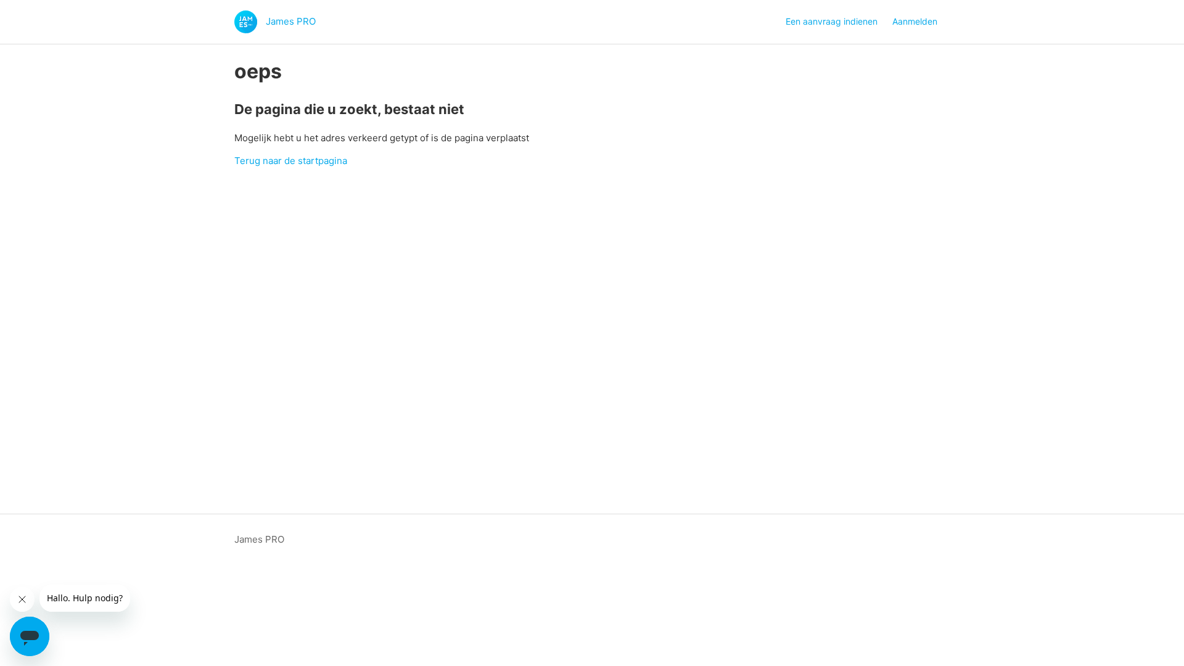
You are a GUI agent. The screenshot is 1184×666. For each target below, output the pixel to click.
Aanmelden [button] (914, 21)
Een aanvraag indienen (832, 21)
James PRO (259, 539)
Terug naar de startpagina (290, 160)
